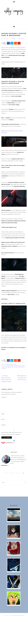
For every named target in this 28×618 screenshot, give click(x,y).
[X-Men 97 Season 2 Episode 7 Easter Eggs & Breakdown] (13, 587)
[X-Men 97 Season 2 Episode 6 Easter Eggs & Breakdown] (13, 604)
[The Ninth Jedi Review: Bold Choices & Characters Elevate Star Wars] (13, 537)
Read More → (5, 465)
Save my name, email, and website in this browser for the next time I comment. (11, 433)
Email (3, 419)
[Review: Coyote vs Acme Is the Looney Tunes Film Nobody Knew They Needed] (13, 520)
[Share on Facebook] (8, 43)
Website (3, 425)
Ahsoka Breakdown (10, 365)
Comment (4, 397)
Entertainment (9, 364)
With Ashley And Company (14, 14)
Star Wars (14, 364)
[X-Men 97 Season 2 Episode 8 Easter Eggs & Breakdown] (13, 571)
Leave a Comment (21, 38)
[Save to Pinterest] (19, 43)
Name (3, 413)
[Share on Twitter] (11, 43)
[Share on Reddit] (15, 43)
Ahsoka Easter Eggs (18, 365)
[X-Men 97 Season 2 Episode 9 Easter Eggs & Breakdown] (13, 554)
